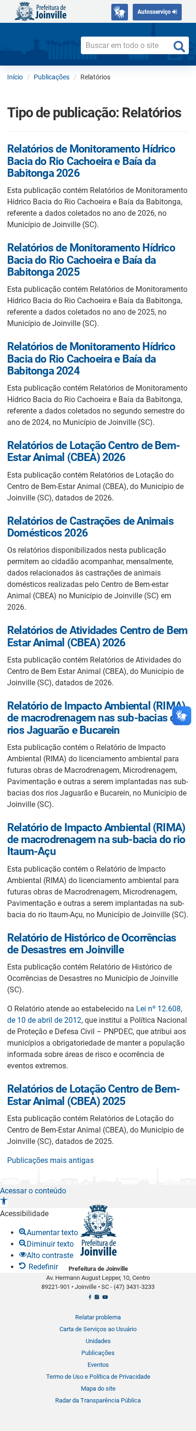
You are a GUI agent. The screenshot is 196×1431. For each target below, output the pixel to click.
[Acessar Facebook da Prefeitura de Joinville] (89, 1299)
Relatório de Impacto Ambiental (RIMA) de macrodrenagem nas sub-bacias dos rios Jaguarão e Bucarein (97, 718)
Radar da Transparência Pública (98, 1400)
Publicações (98, 1352)
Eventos (98, 1364)
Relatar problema (98, 1317)
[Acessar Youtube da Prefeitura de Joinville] (105, 1299)
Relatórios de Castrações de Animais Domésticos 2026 (90, 527)
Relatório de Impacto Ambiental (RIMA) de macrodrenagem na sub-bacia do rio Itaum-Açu (96, 839)
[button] (4, 1202)
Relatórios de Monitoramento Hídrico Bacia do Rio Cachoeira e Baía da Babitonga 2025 (91, 260)
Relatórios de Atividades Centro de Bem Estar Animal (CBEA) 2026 (97, 636)
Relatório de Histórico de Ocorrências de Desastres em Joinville (91, 944)
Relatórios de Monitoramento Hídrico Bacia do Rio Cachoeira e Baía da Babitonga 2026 (91, 161)
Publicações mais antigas (50, 1160)
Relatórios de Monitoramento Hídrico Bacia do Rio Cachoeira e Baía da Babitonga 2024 (91, 358)
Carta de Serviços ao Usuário (98, 1329)
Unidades (98, 1341)
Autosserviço (154, 12)
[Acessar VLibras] (119, 12)
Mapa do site (98, 1388)
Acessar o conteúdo (33, 1190)
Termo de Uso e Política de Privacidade (98, 1376)
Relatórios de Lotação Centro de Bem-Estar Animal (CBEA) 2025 (93, 1095)
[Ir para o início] (40, 10)
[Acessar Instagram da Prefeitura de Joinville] (96, 1299)
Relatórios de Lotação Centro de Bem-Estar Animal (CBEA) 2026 (93, 451)
